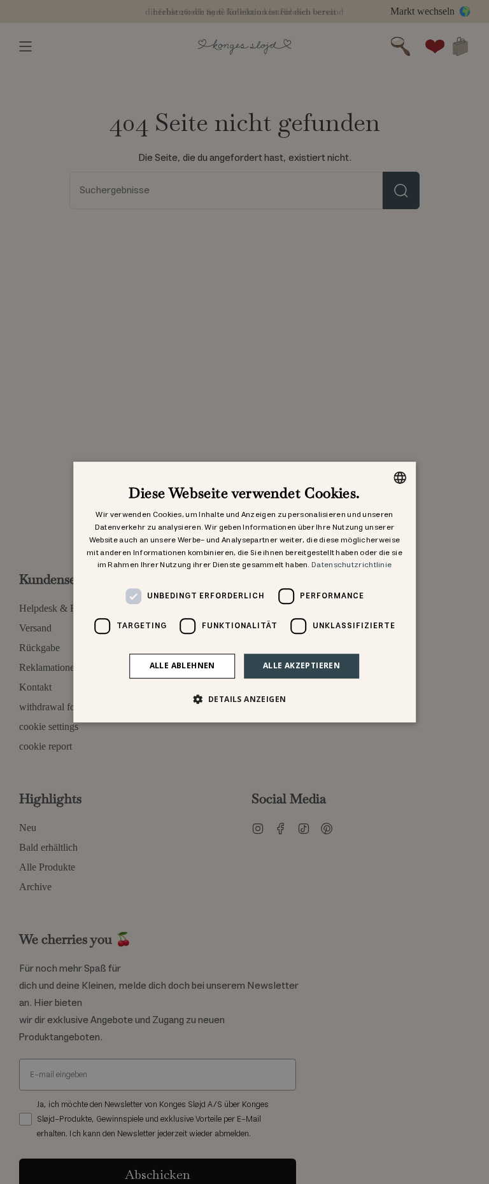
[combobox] (399, 477)
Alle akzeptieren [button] (301, 665)
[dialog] (244, 592)
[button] (245, 698)
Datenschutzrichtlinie (351, 565)
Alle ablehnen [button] (182, 665)
